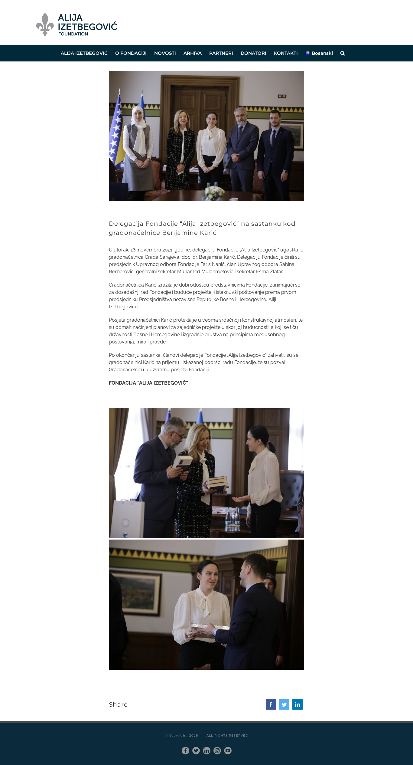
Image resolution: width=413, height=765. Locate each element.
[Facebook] (271, 704)
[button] (342, 53)
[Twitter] (284, 704)
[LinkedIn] (297, 704)
